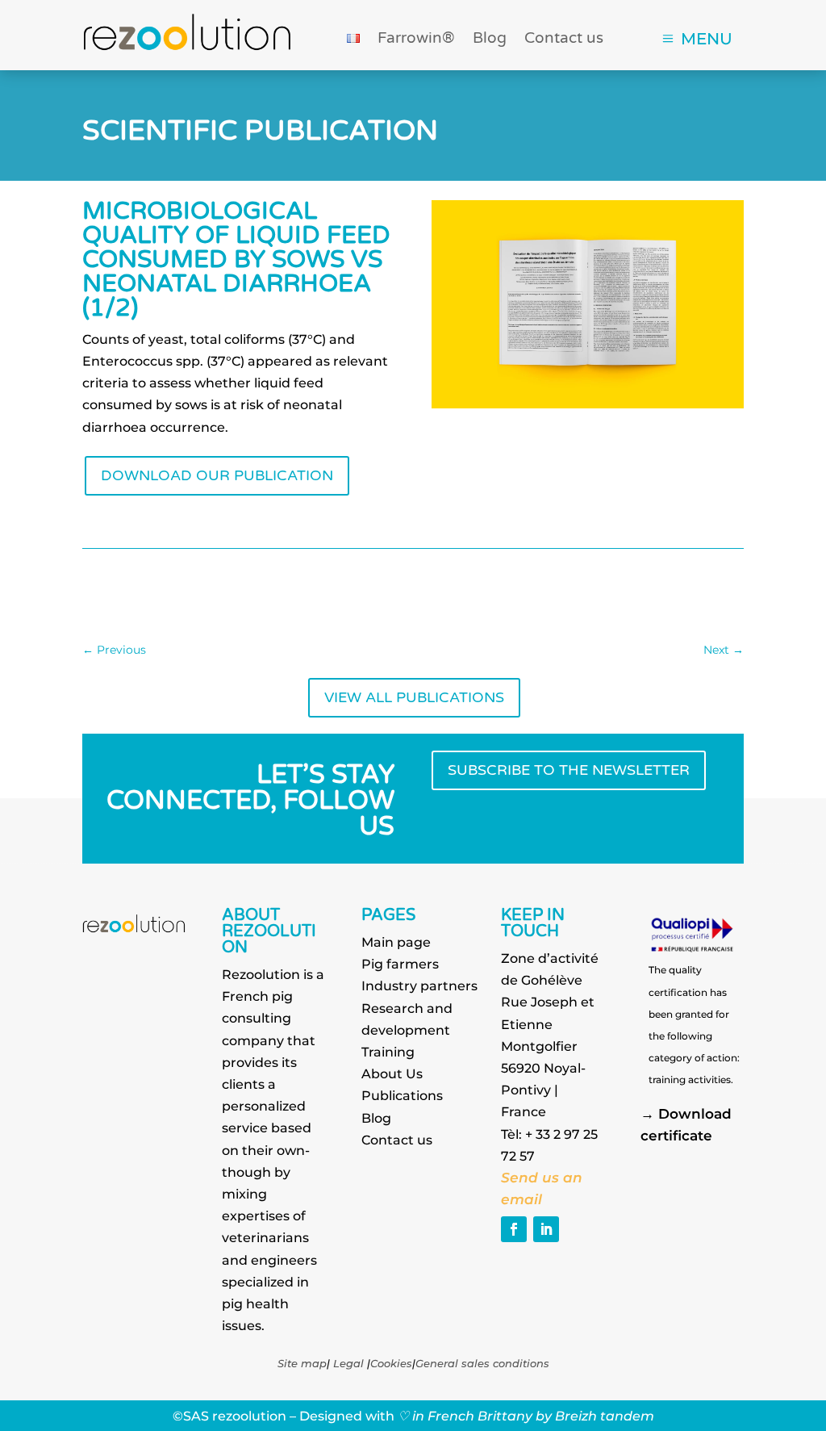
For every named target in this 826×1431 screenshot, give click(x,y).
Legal (348, 1363)
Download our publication (217, 476)
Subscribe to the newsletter (569, 770)
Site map (302, 1363)
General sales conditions (482, 1363)
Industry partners (419, 986)
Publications (402, 1095)
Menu (706, 38)
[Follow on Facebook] (514, 1229)
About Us (392, 1074)
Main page (396, 942)
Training (388, 1052)
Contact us (563, 39)
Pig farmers (400, 964)
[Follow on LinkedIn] (546, 1229)
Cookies (391, 1363)
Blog (490, 39)
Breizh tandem (604, 1416)
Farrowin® (416, 39)
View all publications (414, 697)
